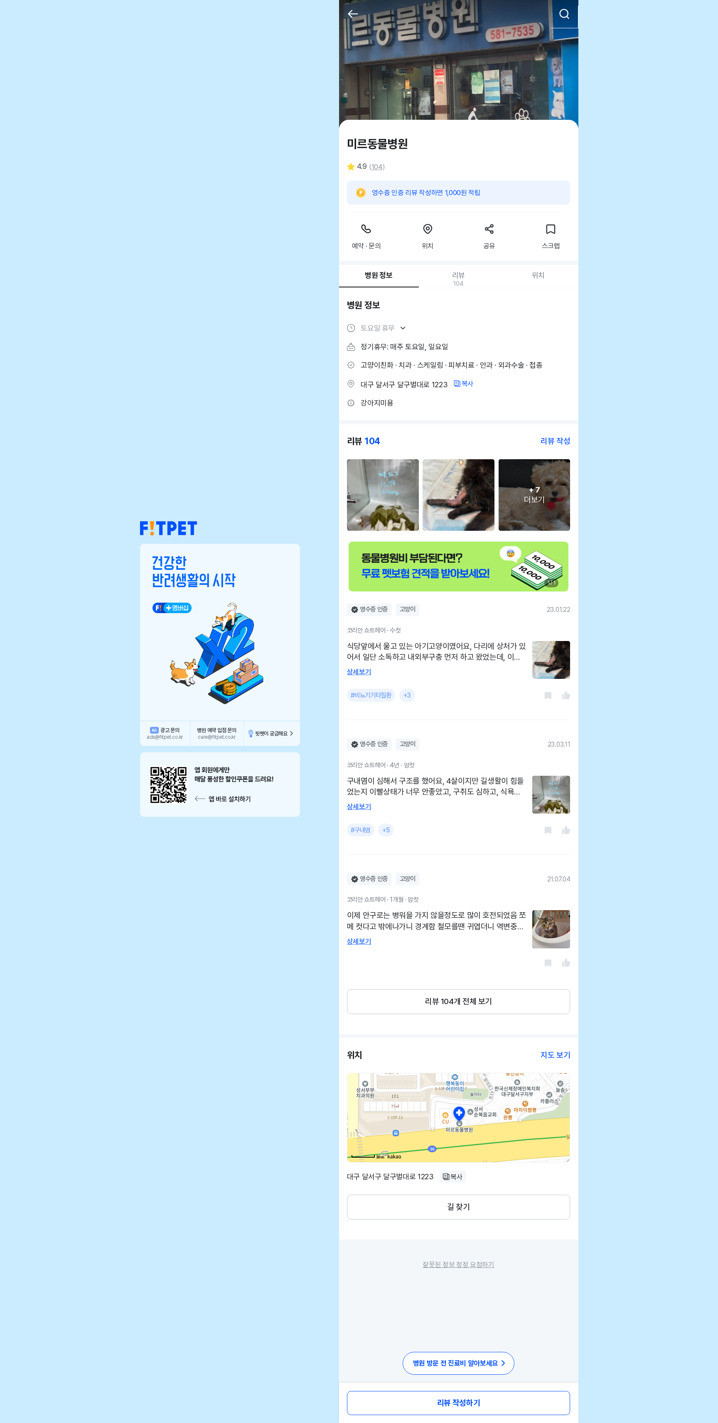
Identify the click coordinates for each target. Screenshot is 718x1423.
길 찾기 (458, 1207)
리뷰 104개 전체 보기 (458, 1001)
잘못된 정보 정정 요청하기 (458, 1264)
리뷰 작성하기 (458, 1403)
